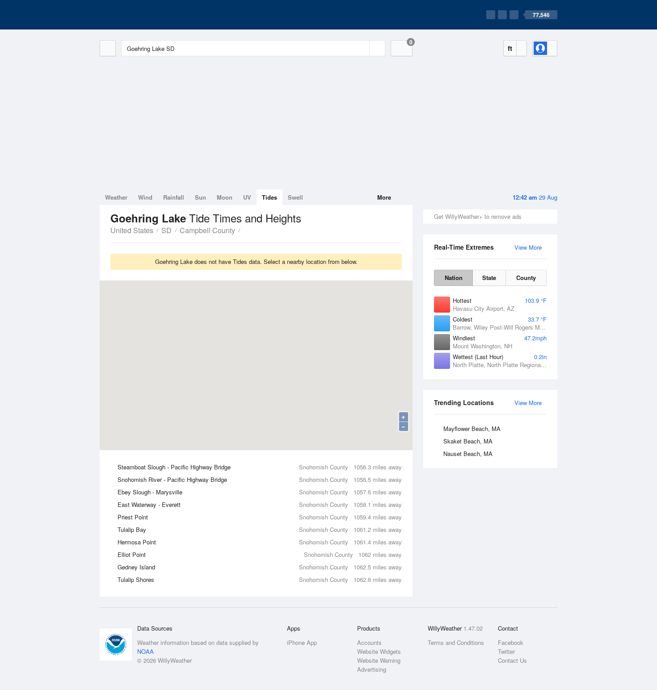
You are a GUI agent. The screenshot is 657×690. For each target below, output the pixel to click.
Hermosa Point (260, 542)
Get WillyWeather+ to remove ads (478, 216)
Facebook (510, 642)
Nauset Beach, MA (468, 453)
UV (247, 197)
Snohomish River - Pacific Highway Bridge (260, 479)
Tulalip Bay (260, 529)
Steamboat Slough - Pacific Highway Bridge (260, 467)
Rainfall (173, 197)
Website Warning (378, 660)
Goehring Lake (244, 229)
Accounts (369, 642)
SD (166, 230)
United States (131, 230)
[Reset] (361, 48)
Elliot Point (260, 554)
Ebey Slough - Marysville (260, 492)
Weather (116, 197)
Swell (295, 197)
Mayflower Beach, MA (472, 428)
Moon (224, 197)
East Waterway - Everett (260, 504)
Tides (269, 197)
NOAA (145, 651)
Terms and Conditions (456, 642)
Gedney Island (260, 567)
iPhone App (302, 642)
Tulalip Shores (260, 579)
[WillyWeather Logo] (142, 14)
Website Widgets (379, 651)
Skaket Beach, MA (468, 441)
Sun (200, 197)
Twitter (506, 651)
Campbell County (207, 230)
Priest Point (260, 517)
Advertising (371, 669)
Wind (145, 197)
